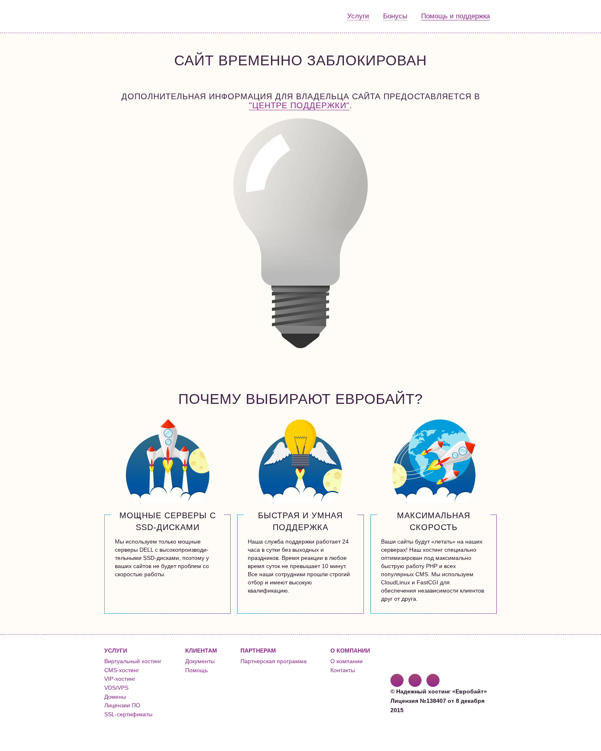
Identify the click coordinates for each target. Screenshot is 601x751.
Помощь (196, 670)
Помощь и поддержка (455, 16)
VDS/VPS (116, 687)
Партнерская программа (273, 661)
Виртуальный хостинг (132, 661)
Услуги (358, 16)
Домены (115, 696)
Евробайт (137, 16)
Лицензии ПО (122, 705)
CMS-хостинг (121, 670)
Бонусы (395, 16)
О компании (346, 661)
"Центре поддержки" (299, 105)
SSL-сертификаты (128, 714)
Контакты (342, 670)
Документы (200, 661)
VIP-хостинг (119, 678)
